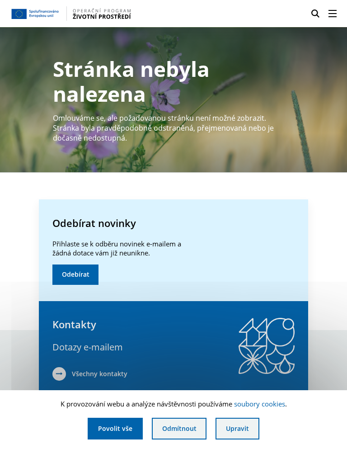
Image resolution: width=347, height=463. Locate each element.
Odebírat (75, 274)
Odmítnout (179, 428)
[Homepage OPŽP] (83, 13)
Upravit (237, 428)
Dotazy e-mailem (87, 347)
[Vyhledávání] (315, 13)
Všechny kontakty (99, 373)
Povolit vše (115, 428)
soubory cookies (259, 403)
